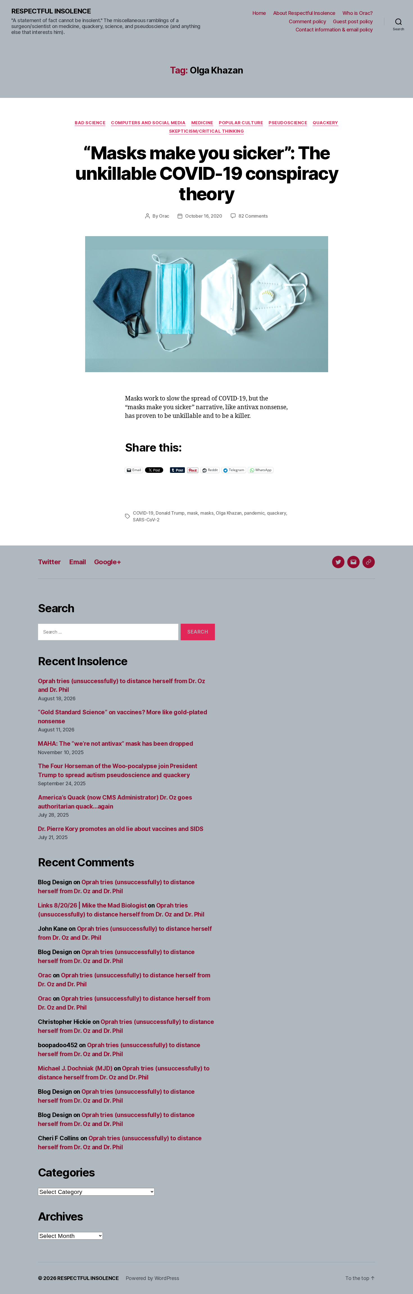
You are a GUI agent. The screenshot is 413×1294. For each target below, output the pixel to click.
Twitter (49, 562)
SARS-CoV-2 (146, 519)
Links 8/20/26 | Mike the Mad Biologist (92, 905)
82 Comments (253, 216)
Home (259, 13)
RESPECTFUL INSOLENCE (51, 11)
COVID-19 (143, 513)
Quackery (325, 122)
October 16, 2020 (203, 216)
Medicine (202, 122)
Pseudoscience (288, 122)
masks (207, 513)
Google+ (107, 562)
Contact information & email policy (334, 30)
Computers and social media (148, 122)
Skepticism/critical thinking (206, 131)
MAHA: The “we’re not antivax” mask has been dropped (115, 743)
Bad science (90, 122)
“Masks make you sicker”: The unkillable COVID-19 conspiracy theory (206, 173)
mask (192, 513)
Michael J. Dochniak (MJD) (75, 1068)
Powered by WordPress (152, 1278)
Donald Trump (170, 513)
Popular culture (241, 122)
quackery (276, 513)
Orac (164, 216)
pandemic (254, 513)
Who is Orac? (357, 13)
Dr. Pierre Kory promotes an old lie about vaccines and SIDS (120, 828)
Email (77, 562)
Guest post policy (353, 21)
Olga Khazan (229, 513)
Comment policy (307, 21)
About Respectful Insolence (304, 13)
